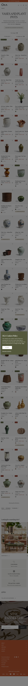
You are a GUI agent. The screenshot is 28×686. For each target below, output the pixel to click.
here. (23, 343)
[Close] (25, 333)
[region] (14, 343)
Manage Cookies (6, 351)
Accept (7, 347)
